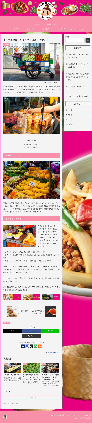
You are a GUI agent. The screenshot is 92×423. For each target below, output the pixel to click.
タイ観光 (66, 415)
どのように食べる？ (32, 147)
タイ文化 (60, 415)
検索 (67, 37)
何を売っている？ (31, 144)
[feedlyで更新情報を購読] (35, 346)
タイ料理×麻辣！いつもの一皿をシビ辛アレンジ (77, 55)
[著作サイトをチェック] (23, 346)
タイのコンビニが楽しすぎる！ (77, 96)
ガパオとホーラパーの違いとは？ (76, 87)
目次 (29, 140)
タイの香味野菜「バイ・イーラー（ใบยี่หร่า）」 (77, 65)
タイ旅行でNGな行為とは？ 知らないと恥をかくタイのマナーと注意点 (78, 76)
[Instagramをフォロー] (27, 346)
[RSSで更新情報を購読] (40, 346)
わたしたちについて (84, 415)
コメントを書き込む (31, 397)
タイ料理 (7, 322)
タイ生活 (73, 415)
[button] (31, 336)
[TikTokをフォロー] (31, 346)
